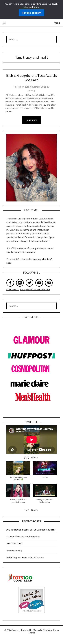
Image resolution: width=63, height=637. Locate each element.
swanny (31, 90)
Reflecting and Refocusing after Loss (25, 557)
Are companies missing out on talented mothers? (30, 529)
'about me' (47, 259)
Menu (57, 22)
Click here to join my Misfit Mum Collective (28, 289)
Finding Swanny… (15, 550)
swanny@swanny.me (25, 251)
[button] (34, 457)
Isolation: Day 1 (14, 543)
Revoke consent (31, 12)
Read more (31, 119)
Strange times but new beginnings (23, 536)
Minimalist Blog (40, 630)
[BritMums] (31, 612)
